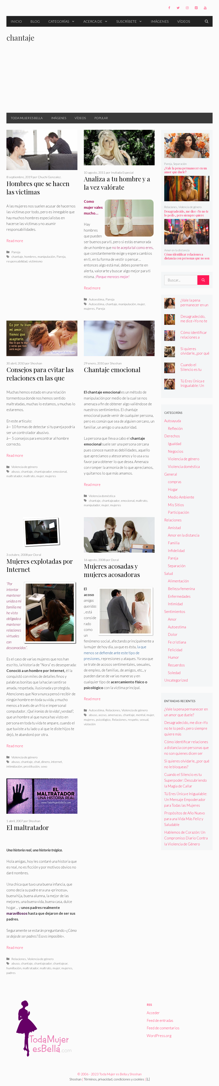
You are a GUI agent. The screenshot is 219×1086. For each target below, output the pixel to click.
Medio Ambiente (181, 497)
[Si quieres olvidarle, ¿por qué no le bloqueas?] (169, 354)
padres (11, 973)
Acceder (153, 1013)
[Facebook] (169, 8)
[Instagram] (187, 8)
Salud (168, 573)
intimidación (14, 766)
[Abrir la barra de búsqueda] (207, 21)
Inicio (16, 21)
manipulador (92, 505)
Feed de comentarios (163, 1028)
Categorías (58, 21)
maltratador (14, 476)
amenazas (115, 715)
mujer (141, 304)
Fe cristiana (177, 642)
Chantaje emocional (112, 369)
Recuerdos (176, 665)
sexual (144, 719)
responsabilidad (16, 261)
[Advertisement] (109, 81)
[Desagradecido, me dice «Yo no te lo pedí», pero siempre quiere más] (186, 198)
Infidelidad (176, 550)
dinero (45, 761)
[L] (148, 1079)
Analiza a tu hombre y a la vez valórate (117, 183)
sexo (44, 766)
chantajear (60, 963)
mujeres (89, 308)
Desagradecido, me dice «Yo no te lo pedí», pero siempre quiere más (186, 215)
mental (140, 715)
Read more (14, 240)
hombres (30, 256)
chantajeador (43, 471)
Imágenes (160, 21)
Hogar (173, 489)
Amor (172, 619)
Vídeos (183, 21)
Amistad (174, 527)
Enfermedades (179, 596)
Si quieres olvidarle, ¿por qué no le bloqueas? (195, 353)
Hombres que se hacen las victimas (38, 187)
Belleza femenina (181, 588)
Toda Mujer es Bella (27, 118)
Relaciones (112, 710)
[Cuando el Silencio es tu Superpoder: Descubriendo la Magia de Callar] (169, 370)
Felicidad (175, 650)
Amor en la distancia (176, 250)
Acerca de (92, 21)
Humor (173, 657)
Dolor (173, 634)
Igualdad (174, 443)
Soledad (174, 672)
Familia (173, 543)
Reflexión (175, 428)
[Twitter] (178, 8)
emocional (60, 471)
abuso (15, 471)
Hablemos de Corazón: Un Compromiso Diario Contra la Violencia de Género (186, 838)
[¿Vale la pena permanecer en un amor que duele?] (186, 155)
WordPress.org (159, 1035)
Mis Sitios (176, 505)
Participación (178, 512)
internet (56, 761)
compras (174, 481)
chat (37, 761)
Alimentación (178, 581)
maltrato (29, 476)
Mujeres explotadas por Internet (39, 565)
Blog (35, 21)
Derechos (172, 436)
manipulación (46, 256)
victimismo (36, 261)
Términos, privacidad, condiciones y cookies (114, 1079)
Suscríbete (126, 21)
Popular (101, 118)
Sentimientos (174, 611)
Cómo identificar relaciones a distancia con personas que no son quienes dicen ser (186, 258)
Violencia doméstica (102, 496)
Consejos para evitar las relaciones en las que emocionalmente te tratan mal (40, 382)
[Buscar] (203, 280)
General (170, 474)
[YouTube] (205, 8)
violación (90, 724)
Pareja (15, 252)
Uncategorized (176, 680)
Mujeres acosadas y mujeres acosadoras (112, 570)
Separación (180, 164)
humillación (13, 968)
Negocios (175, 451)
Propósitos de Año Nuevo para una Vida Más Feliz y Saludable (184, 819)
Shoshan (75, 1079)
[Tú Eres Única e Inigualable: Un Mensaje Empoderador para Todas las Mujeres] (169, 386)
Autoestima (96, 299)
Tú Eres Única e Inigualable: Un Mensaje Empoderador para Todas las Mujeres (185, 800)
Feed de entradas (160, 1020)
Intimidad (175, 604)
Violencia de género (24, 467)
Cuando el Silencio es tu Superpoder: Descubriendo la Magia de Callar (185, 780)
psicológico (103, 719)
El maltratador (27, 827)
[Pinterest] (196, 8)
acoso (102, 715)
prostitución (32, 766)
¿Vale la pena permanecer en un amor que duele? (185, 170)
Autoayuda (172, 421)
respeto (133, 719)
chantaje (17, 256)
